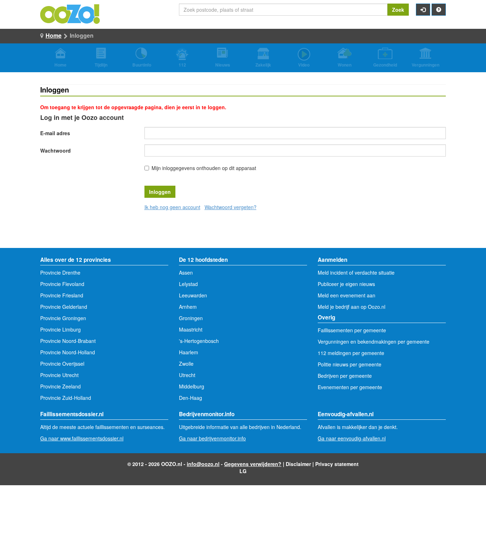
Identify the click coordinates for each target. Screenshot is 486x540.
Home (54, 35)
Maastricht (190, 329)
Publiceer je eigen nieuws (346, 283)
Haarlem (188, 352)
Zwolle (186, 363)
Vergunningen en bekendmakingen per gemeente (373, 341)
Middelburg (191, 386)
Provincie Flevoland (62, 283)
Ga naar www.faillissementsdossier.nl (81, 438)
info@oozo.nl (203, 463)
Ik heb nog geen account (172, 207)
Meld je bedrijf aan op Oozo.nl (351, 306)
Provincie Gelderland (63, 306)
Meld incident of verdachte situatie (356, 272)
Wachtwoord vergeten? (231, 207)
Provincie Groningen (63, 318)
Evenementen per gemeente (350, 387)
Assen (186, 272)
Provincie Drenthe (60, 272)
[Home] (70, 13)
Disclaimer (298, 463)
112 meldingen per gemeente (351, 352)
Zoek (398, 9)
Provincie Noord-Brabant (68, 340)
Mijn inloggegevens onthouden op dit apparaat (204, 167)
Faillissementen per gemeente (352, 330)
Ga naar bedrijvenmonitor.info (212, 438)
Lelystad (188, 283)
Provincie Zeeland (60, 386)
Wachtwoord (55, 150)
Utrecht (187, 374)
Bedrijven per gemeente (345, 375)
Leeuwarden (193, 295)
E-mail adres (55, 133)
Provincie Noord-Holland (67, 352)
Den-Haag (190, 397)
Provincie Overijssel (62, 363)
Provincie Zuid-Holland (65, 397)
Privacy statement (337, 463)
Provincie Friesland (61, 295)
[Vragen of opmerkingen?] (439, 10)
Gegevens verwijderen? (252, 463)
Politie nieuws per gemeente (349, 364)
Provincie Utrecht (59, 374)
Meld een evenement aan (346, 295)
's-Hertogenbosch (199, 340)
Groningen (191, 318)
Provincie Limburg (60, 329)
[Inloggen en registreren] (423, 10)
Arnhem (188, 306)
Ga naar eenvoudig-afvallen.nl (352, 438)
